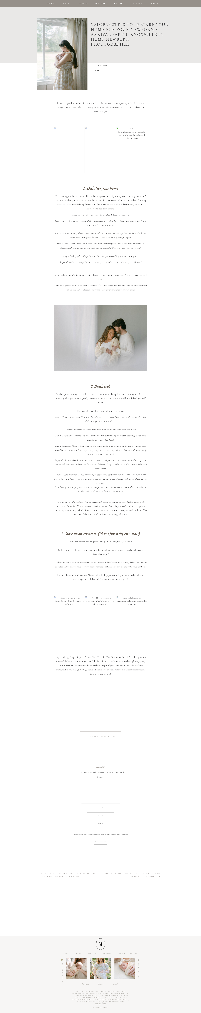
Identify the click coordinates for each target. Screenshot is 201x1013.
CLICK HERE (65, 665)
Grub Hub (82, 510)
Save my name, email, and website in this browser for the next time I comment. (100, 835)
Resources (96, 70)
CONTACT (81, 669)
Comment (100, 777)
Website (100, 823)
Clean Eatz (71, 506)
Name (100, 808)
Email (100, 816)
